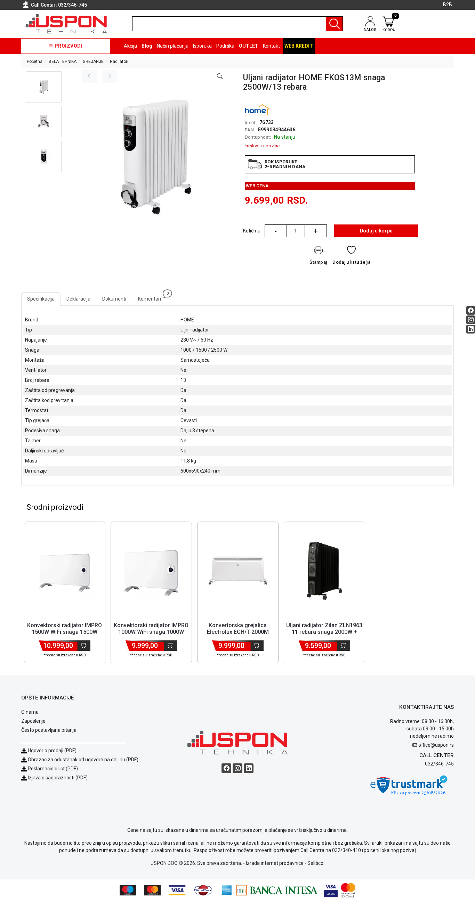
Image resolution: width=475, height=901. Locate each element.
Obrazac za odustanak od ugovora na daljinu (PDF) (83, 759)
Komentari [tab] (152, 297)
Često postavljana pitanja (49, 730)
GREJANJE (93, 61)
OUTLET (248, 46)
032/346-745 (72, 5)
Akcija (130, 46)
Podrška (225, 46)
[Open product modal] (220, 76)
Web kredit (298, 46)
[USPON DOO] (66, 24)
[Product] (64, 570)
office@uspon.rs (436, 745)
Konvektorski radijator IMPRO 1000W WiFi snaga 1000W (151, 628)
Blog (147, 46)
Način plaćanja (172, 46)
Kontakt (271, 46)
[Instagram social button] (470, 319)
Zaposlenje (33, 721)
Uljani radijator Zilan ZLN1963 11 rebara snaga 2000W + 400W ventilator (324, 632)
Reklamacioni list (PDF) (52, 768)
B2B (447, 4)
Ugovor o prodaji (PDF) (52, 750)
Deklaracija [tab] (78, 299)
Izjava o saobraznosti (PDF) (58, 777)
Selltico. (315, 863)
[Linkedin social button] (470, 329)
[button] (44, 87)
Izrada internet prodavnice (275, 863)
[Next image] (109, 76)
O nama (30, 712)
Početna (34, 61)
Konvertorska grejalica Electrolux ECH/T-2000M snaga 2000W (238, 632)
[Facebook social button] (470, 310)
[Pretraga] (334, 24)
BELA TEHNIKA (63, 61)
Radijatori (119, 61)
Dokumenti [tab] (114, 299)
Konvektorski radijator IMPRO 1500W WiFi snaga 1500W (64, 628)
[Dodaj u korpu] (84, 645)
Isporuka (202, 46)
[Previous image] (89, 76)
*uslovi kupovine (262, 145)
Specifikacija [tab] (41, 299)
